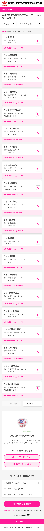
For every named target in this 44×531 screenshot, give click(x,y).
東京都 (7, 24)
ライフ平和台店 (10, 147)
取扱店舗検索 (6, 510)
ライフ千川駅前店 (11, 311)
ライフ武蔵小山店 (11, 293)
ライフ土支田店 (10, 165)
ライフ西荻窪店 (10, 74)
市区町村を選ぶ (26, 24)
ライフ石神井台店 (11, 384)
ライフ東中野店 (10, 348)
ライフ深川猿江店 (11, 128)
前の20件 (13, 404)
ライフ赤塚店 (9, 238)
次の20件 (31, 404)
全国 (14, 510)
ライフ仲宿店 (9, 37)
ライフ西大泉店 (10, 92)
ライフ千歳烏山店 (11, 366)
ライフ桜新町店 (10, 55)
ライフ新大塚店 (10, 201)
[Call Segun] (38, 41)
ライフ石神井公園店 (12, 329)
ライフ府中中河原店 (12, 110)
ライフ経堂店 (9, 220)
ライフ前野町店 (10, 275)
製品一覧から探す (23, 464)
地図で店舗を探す (23, 504)
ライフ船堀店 (9, 256)
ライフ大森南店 (10, 183)
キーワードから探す (23, 457)
